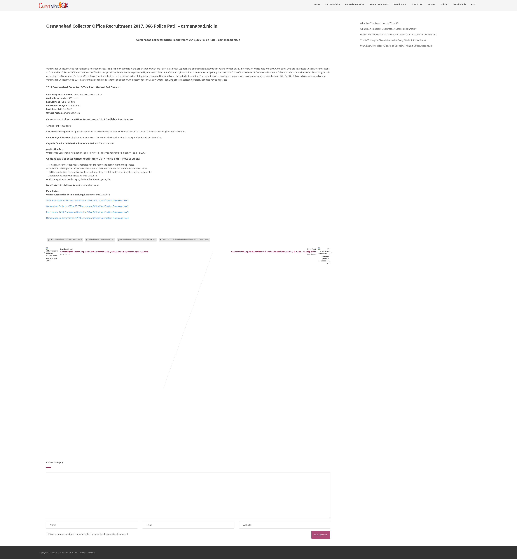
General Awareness (378, 4)
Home (317, 4)
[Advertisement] (59, 56)
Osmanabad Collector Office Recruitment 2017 (138, 240)
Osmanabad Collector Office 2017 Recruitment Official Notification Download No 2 (87, 206)
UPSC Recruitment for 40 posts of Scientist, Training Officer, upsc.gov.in (396, 45)
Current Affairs (332, 4)
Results (431, 4)
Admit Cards (460, 4)
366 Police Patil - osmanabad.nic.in (101, 240)
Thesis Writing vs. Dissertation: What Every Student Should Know (393, 40)
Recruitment (400, 4)
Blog (473, 4)
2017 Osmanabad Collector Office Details (66, 240)
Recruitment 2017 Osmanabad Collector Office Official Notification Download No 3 (87, 212)
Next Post (273, 250)
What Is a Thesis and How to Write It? (379, 23)
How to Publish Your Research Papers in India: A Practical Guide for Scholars (398, 34)
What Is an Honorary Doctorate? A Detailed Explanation (388, 28)
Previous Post (104, 250)
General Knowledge (354, 4)
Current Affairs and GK (58, 552)
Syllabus (444, 4)
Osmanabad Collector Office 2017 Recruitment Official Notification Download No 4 (87, 217)
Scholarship (416, 4)
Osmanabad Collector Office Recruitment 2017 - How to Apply (185, 240)
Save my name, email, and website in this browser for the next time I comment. (88, 534)
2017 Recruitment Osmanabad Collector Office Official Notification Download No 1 (87, 200)
